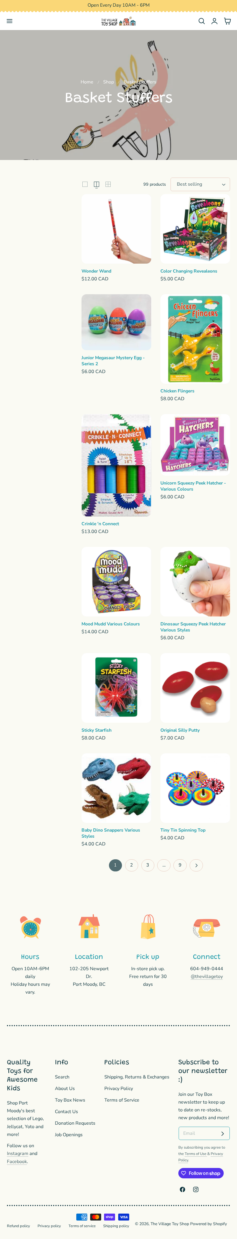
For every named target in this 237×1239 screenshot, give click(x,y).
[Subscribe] (222, 1133)
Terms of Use (196, 1153)
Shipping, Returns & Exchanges (136, 1077)
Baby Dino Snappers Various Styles (111, 833)
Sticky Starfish (97, 730)
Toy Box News (70, 1100)
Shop (108, 82)
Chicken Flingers (177, 391)
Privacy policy (49, 1226)
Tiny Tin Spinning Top (182, 830)
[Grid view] (85, 184)
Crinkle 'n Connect (100, 524)
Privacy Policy (118, 1088)
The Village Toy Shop (170, 1224)
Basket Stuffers (140, 82)
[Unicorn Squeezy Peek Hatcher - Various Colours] (195, 445)
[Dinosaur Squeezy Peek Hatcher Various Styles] (195, 581)
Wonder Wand (96, 271)
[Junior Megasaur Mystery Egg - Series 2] (116, 322)
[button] (9, 21)
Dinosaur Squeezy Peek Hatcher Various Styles (193, 627)
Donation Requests (75, 1123)
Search (62, 1077)
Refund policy (18, 1226)
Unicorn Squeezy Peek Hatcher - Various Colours (193, 486)
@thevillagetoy (207, 976)
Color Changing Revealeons (188, 271)
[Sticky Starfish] (116, 688)
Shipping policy (116, 1226)
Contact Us (66, 1111)
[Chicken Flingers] (195, 339)
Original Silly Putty (180, 730)
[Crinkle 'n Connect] (116, 465)
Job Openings (69, 1134)
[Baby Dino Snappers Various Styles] (116, 788)
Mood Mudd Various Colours (111, 624)
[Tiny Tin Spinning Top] (195, 788)
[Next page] (196, 865)
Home (87, 82)
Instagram (17, 1153)
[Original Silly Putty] (195, 688)
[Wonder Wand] (116, 229)
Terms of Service (121, 1100)
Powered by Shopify (208, 1224)
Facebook (17, 1161)
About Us (65, 1088)
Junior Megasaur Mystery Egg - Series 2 (113, 361)
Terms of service (82, 1226)
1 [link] (115, 865)
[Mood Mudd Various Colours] (116, 581)
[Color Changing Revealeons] (195, 229)
